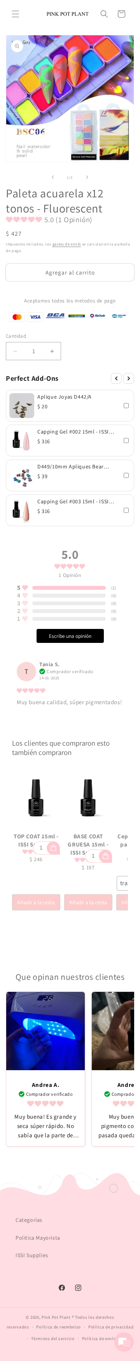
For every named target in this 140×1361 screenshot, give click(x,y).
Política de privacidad (110, 1327)
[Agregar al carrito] (53, 848)
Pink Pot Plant (56, 1317)
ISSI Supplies (32, 1255)
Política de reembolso (58, 1327)
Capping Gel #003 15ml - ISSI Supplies (73, 501)
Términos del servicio (53, 1338)
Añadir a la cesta (36, 902)
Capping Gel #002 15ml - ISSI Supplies (73, 431)
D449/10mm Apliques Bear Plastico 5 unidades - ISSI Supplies (70, 466)
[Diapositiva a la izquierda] (52, 177)
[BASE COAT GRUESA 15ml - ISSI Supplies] (88, 798)
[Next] (128, 378)
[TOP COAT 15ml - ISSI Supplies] (36, 798)
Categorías (29, 1219)
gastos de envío (66, 244)
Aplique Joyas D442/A (64, 396)
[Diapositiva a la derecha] (87, 177)
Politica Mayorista (38, 1237)
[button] (15, 13)
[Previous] (116, 378)
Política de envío (99, 1338)
